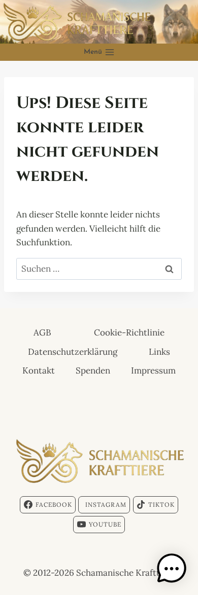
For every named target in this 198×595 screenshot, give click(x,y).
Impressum (153, 370)
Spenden (93, 370)
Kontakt (38, 370)
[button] (171, 568)
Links (159, 351)
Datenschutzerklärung (72, 351)
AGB (42, 332)
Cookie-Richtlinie (129, 332)
